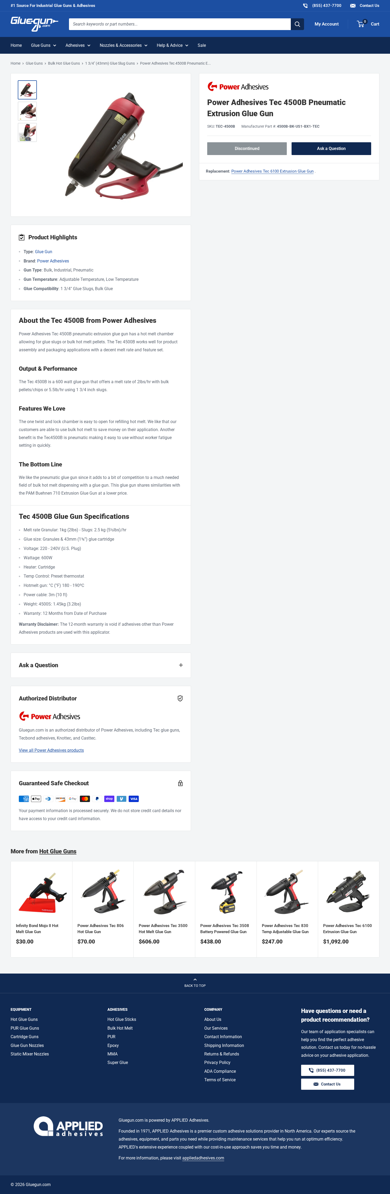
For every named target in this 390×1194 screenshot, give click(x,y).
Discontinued (247, 148)
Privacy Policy (217, 1062)
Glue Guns (40, 45)
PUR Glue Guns (25, 1028)
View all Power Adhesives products (51, 750)
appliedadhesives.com (203, 1157)
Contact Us (369, 5)
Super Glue (117, 1062)
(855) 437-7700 (321, 5)
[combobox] (180, 24)
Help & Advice (170, 45)
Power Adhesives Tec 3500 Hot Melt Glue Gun (163, 928)
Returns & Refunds (221, 1054)
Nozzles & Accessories (121, 45)
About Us (212, 1019)
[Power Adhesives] (289, 86)
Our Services (216, 1028)
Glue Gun (43, 251)
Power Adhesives (53, 261)
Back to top (195, 986)
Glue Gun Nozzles (27, 1045)
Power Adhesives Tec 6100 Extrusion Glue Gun (272, 171)
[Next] (379, 909)
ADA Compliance (220, 1071)
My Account (327, 24)
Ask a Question (331, 148)
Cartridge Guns (24, 1036)
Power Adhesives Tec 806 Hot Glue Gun (100, 928)
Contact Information (223, 1036)
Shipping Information (224, 1045)
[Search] (297, 24)
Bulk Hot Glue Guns (64, 63)
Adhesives (75, 45)
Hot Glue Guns (57, 851)
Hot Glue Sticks (121, 1019)
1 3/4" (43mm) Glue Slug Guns (110, 63)
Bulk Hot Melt (120, 1028)
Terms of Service (220, 1079)
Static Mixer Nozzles (30, 1054)
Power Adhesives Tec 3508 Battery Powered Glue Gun (224, 928)
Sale (202, 45)
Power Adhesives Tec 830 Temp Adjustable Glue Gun (285, 928)
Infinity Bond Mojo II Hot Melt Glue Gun (37, 928)
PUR (111, 1036)
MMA (112, 1054)
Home (16, 45)
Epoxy (113, 1045)
